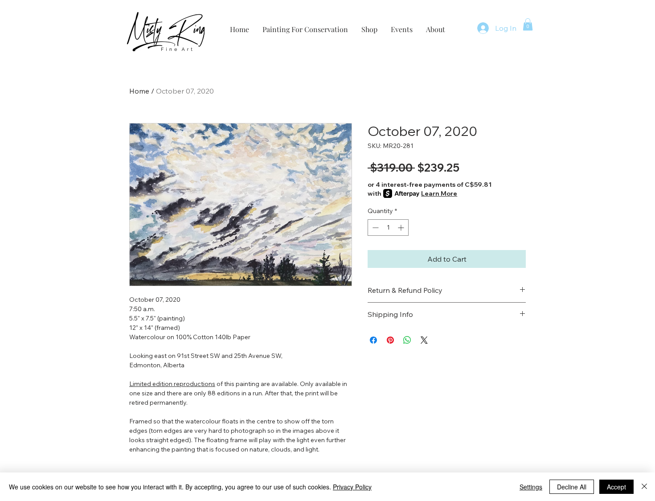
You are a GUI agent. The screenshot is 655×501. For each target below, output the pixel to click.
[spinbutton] (388, 227)
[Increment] (401, 227)
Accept (616, 486)
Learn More (439, 193)
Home (139, 90)
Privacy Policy (352, 486)
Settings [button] (531, 486)
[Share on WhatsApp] (407, 340)
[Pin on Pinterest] (390, 340)
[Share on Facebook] (373, 340)
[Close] (644, 487)
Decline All (571, 486)
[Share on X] (424, 340)
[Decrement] (374, 227)
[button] (528, 24)
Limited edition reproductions (172, 384)
